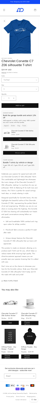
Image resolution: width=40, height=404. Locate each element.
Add (20, 139)
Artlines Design (12, 393)
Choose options (20, 153)
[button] (4, 10)
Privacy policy (10, 396)
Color (3, 76)
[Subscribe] (33, 376)
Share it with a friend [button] (11, 281)
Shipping (4, 72)
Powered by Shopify (22, 393)
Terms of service (20, 396)
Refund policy (33, 393)
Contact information (21, 400)
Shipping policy (31, 396)
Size (3, 85)
